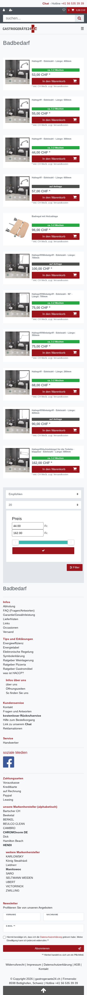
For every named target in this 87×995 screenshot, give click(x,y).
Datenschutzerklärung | (59, 964)
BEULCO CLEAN (14, 823)
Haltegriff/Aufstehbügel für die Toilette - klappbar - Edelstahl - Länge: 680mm (53, 450)
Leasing (8, 799)
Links (6, 623)
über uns (11, 684)
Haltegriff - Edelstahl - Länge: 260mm (51, 371)
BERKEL (8, 819)
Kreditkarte (10, 786)
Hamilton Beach (13, 840)
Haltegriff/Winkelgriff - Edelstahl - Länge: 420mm (53, 411)
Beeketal (8, 815)
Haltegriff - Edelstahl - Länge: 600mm (51, 177)
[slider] (15, 542)
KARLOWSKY (14, 856)
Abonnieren (42, 948)
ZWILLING (12, 890)
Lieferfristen (10, 619)
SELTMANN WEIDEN (19, 877)
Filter (76, 567)
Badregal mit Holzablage (45, 216)
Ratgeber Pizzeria (14, 664)
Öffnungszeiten (15, 688)
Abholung (9, 606)
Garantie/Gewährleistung (19, 614)
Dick (5, 836)
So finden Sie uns (17, 693)
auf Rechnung (12, 791)
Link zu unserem (17, 724)
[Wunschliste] (64, 10)
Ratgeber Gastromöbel (17, 668)
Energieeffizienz (13, 643)
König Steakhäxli (16, 860)
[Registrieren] (11, 10)
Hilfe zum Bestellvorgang (19, 719)
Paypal (7, 795)
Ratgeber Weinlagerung (18, 660)
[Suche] (79, 18)
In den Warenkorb (53, 81)
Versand (8, 631)
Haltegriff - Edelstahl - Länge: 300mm (51, 139)
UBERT (10, 882)
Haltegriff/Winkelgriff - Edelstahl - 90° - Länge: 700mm (52, 295)
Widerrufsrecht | (16, 964)
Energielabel (11, 647)
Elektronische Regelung (18, 651)
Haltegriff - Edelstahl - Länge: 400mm (51, 61)
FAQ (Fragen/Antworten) (19, 610)
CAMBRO (9, 828)
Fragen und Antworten (17, 711)
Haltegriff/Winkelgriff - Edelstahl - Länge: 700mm (53, 256)
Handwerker (11, 742)
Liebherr (11, 865)
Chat (45, 3)
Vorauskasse (11, 782)
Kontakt (8, 707)
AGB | (78, 964)
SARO (10, 873)
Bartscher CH (11, 811)
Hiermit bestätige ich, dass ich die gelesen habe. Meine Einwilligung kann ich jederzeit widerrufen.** (45, 939)
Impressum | (35, 964)
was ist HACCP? (13, 673)
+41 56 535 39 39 (72, 3)
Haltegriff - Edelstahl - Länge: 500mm (51, 100)
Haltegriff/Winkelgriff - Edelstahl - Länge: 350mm (53, 334)
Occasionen (10, 627)
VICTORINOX (14, 886)
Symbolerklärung (14, 656)
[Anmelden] (4, 10)
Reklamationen (12, 728)
